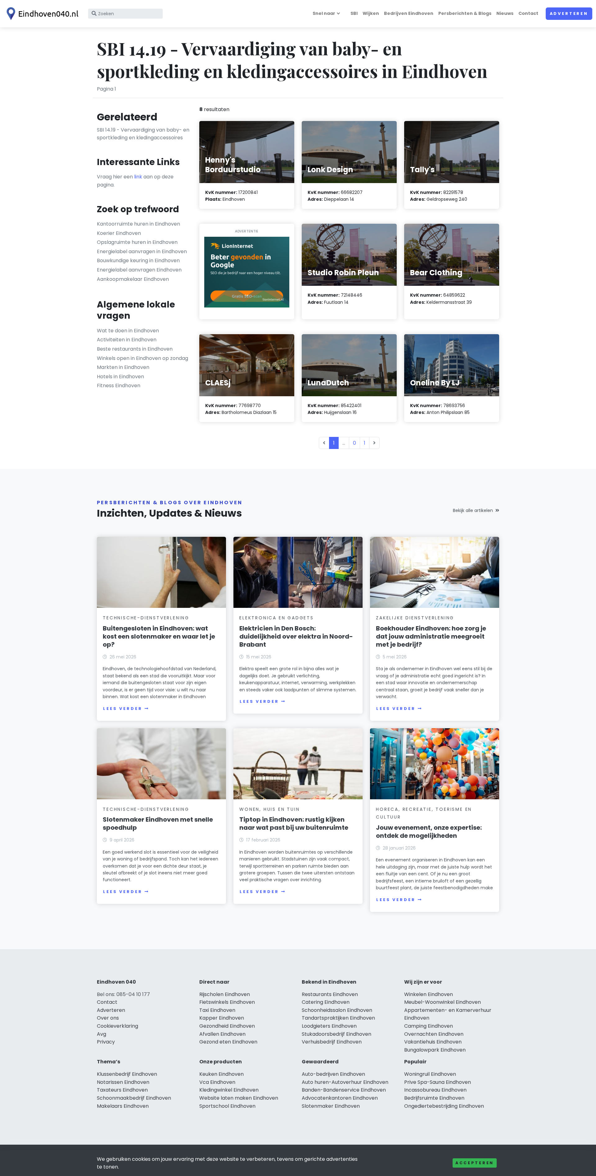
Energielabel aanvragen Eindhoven (139, 269)
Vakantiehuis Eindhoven (433, 1041)
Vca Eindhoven (217, 1082)
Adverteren (569, 13)
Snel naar (324, 13)
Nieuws (504, 13)
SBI (354, 13)
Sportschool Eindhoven (227, 1106)
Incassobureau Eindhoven (435, 1089)
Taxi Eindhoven (217, 1010)
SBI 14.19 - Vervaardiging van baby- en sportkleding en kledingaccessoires (143, 133)
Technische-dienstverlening (146, 618)
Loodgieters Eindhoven (329, 1026)
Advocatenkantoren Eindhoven (340, 1098)
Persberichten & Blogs (464, 13)
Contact (528, 13)
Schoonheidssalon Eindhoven (337, 1010)
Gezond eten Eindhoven (228, 1041)
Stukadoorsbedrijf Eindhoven (336, 1034)
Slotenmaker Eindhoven (331, 1106)
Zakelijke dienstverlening (415, 618)
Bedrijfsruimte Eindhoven (434, 1098)
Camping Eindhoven (428, 1026)
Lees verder (122, 708)
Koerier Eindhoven (119, 233)
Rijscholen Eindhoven (224, 994)
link (138, 176)
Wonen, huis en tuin (269, 809)
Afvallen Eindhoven (222, 1034)
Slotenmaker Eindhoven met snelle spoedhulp (158, 823)
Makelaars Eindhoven (123, 1106)
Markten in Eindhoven (123, 367)
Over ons (108, 1017)
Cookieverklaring (117, 1026)
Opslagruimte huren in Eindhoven (137, 242)
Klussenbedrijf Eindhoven (127, 1074)
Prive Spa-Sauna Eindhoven (437, 1082)
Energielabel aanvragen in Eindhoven (142, 251)
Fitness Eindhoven (118, 385)
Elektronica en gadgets (276, 618)
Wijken (371, 13)
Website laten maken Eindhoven (238, 1098)
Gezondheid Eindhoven (227, 1026)
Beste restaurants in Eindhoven (135, 348)
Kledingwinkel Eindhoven (229, 1089)
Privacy (106, 1041)
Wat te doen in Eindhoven (128, 330)
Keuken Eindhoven (221, 1074)
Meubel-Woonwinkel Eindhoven (442, 1002)
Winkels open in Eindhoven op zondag (142, 358)
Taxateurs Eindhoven (122, 1089)
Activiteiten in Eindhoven (126, 339)
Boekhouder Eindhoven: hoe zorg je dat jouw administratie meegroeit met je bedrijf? (431, 636)
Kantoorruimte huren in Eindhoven (138, 223)
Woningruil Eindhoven (430, 1074)
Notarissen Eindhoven (123, 1082)
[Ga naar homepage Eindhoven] (41, 13)
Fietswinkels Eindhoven (227, 1002)
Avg (101, 1034)
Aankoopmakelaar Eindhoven (133, 279)
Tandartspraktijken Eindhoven (338, 1017)
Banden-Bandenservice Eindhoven (344, 1089)
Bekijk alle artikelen (473, 510)
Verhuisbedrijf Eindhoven (332, 1041)
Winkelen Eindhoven (428, 994)
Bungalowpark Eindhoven (435, 1049)
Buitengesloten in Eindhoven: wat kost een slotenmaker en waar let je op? (159, 636)
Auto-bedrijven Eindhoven (333, 1074)
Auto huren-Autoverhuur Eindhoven (345, 1082)
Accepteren (474, 1162)
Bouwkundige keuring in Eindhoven (138, 260)
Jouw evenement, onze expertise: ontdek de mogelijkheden (429, 831)
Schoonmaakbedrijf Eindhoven (134, 1098)
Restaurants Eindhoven (330, 994)
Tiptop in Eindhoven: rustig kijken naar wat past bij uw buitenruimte (293, 823)
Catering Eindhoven (326, 1002)
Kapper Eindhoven (221, 1017)
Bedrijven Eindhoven (408, 13)
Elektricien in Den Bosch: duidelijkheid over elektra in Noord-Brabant (296, 636)
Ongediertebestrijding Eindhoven (444, 1106)
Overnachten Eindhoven (433, 1034)
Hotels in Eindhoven (120, 376)
